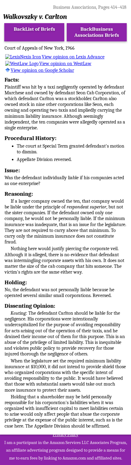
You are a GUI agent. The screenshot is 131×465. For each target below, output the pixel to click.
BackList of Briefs (34, 29)
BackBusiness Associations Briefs (96, 32)
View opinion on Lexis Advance (73, 57)
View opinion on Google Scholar (42, 70)
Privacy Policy (65, 434)
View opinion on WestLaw (65, 63)
